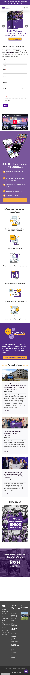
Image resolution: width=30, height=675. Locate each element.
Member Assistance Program (14, 615)
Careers (13, 655)
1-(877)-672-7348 (5, 618)
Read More (6, 410)
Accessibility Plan (14, 653)
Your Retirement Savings (14, 636)
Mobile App (14, 625)
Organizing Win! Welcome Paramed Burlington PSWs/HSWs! (12, 433)
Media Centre (14, 641)
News (12, 620)
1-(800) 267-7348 (8, 1)
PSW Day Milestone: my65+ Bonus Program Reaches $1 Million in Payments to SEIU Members (13, 475)
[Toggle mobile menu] (27, 7)
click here (10, 52)
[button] (3, 524)
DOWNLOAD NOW (15, 39)
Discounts (13, 618)
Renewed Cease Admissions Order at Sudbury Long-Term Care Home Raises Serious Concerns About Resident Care (15, 386)
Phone (4, 76)
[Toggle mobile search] (24, 7)
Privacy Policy (13, 650)
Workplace (7, 82)
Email (6, 69)
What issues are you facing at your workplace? (13, 89)
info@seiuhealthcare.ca (20, 1)
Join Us (13, 623)
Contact (13, 622)
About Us (13, 612)
